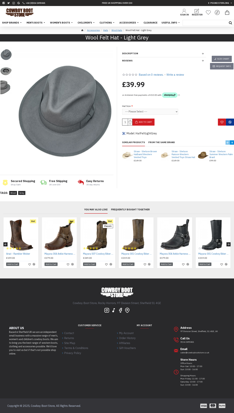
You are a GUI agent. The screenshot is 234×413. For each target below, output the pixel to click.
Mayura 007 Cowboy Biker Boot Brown (98, 253)
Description (130, 53)
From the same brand (161, 142)
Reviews (127, 60)
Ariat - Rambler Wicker (18, 253)
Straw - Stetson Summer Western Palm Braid (221, 154)
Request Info (223, 66)
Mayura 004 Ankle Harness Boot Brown (60, 253)
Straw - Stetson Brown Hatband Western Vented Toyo (145, 154)
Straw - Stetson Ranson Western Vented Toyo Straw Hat (183, 154)
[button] (227, 142)
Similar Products (133, 142)
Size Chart (223, 58)
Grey (21, 192)
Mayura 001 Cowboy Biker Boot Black (213, 253)
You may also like (96, 209)
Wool (13, 192)
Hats (105, 30)
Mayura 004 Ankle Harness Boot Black (175, 253)
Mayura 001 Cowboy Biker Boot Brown (136, 253)
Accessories (93, 30)
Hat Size (126, 106)
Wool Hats (117, 30)
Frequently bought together (130, 209)
